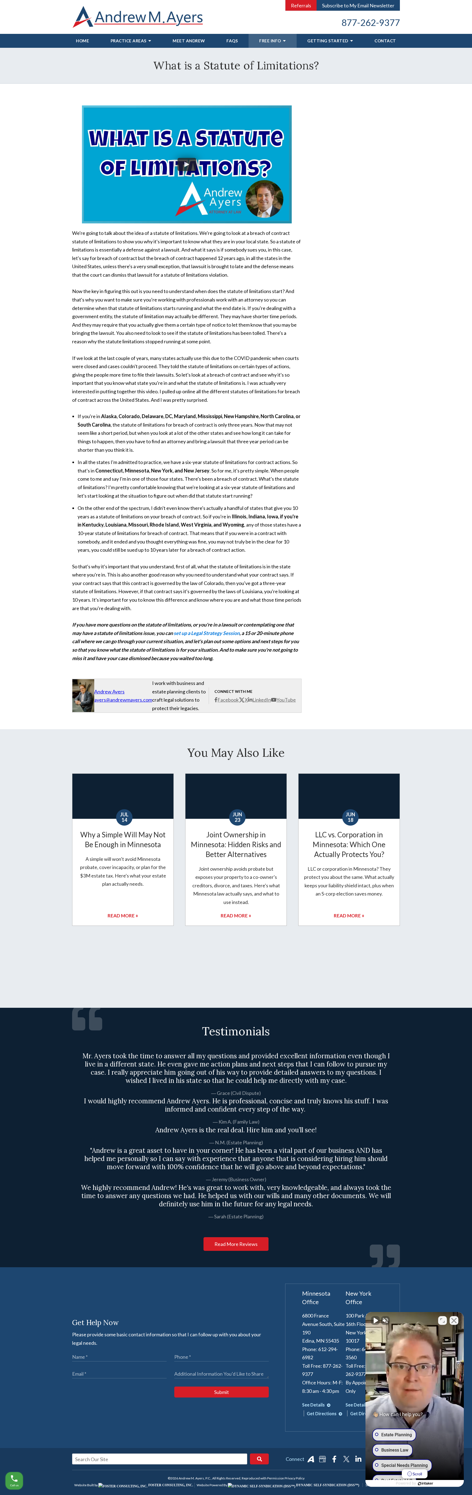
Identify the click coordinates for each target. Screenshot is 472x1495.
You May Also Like (236, 752)
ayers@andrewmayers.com (123, 700)
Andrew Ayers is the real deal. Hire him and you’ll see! (236, 1130)
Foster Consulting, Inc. (170, 1485)
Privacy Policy (295, 1478)
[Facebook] (334, 1458)
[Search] (259, 1458)
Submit (221, 1392)
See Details (314, 1404)
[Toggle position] (442, 1320)
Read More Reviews (236, 1244)
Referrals (301, 5)
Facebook (228, 700)
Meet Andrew (189, 40)
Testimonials (236, 1031)
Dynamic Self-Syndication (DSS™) (327, 1485)
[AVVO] (310, 1458)
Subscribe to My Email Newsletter (358, 5)
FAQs (232, 40)
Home (82, 40)
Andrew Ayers (109, 692)
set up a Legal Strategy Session (207, 633)
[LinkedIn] (358, 1458)
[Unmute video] (375, 1320)
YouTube (286, 700)
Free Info (270, 40)
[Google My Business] (322, 1458)
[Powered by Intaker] (425, 1483)
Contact (385, 40)
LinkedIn (261, 700)
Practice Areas (129, 40)
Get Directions (322, 1413)
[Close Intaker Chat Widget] (454, 1320)
